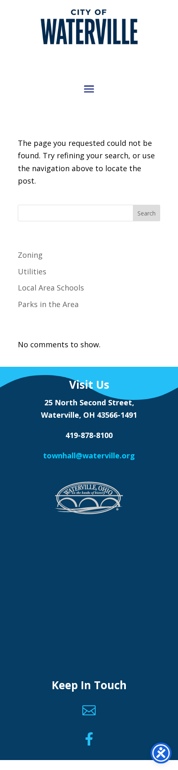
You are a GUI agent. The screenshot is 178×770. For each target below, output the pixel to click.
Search (146, 213)
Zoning (30, 255)
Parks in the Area (48, 304)
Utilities (32, 271)
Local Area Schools (51, 288)
